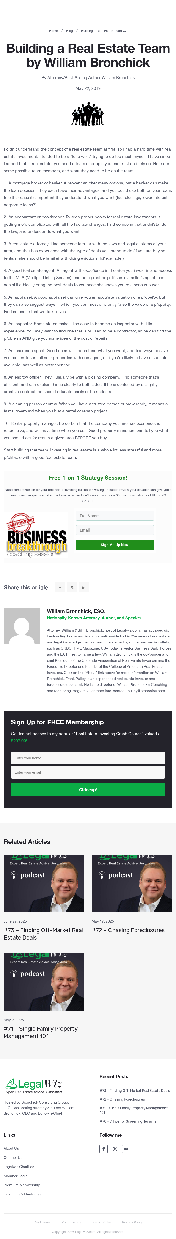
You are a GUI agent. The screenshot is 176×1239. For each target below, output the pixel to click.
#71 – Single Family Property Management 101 (44, 998)
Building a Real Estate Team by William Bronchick (88, 55)
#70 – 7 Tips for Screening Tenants (128, 1121)
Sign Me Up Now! (115, 545)
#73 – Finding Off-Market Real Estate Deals (44, 900)
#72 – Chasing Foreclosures (132, 900)
